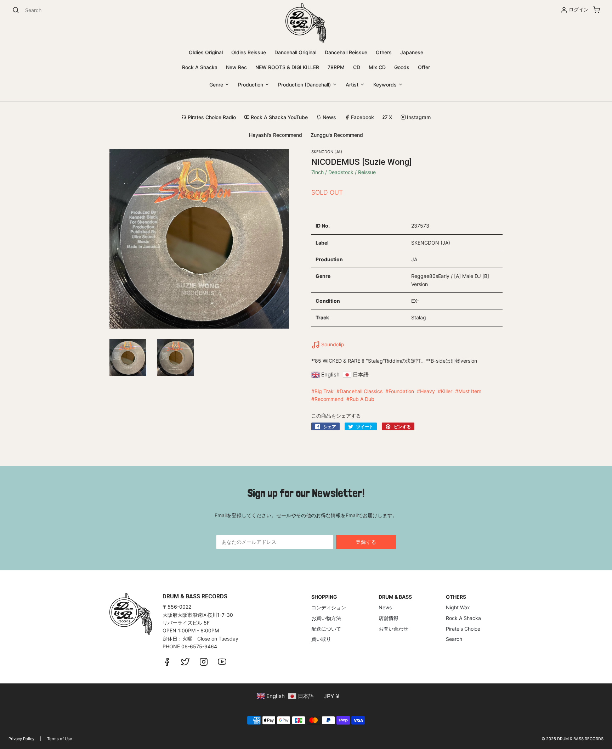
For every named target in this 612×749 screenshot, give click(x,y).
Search (454, 639)
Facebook (362, 117)
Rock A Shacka (199, 67)
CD (356, 67)
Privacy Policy (21, 738)
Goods (401, 67)
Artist (353, 85)
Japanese (411, 52)
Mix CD (377, 67)
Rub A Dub (362, 399)
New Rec (236, 67)
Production (251, 85)
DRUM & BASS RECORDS (580, 738)
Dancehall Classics (361, 391)
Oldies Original (206, 52)
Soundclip (332, 344)
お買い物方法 (326, 618)
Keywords (385, 85)
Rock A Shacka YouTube (278, 117)
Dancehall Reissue (346, 52)
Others (384, 52)
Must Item (469, 391)
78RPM (336, 67)
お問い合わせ (393, 629)
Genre (217, 85)
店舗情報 (388, 618)
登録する (366, 542)
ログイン (579, 9)
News (328, 117)
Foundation (401, 391)
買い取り (321, 639)
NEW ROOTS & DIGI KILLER (287, 67)
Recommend (329, 399)
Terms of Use (59, 738)
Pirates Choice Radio (211, 117)
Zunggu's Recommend (337, 135)
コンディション (328, 607)
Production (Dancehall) (305, 85)
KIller (446, 391)
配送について (326, 629)
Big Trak (324, 391)
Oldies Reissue (248, 52)
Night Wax (458, 607)
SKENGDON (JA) (326, 151)
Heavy (427, 391)
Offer (424, 67)
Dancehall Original (295, 52)
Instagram (418, 117)
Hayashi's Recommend (275, 135)
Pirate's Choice (463, 629)
